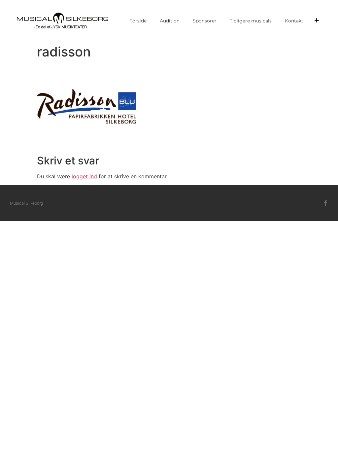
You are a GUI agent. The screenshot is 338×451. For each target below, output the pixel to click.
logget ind (84, 176)
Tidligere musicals (251, 21)
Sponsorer (205, 21)
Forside (138, 21)
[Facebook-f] (325, 203)
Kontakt (294, 21)
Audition (170, 21)
